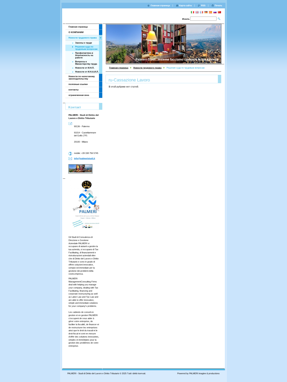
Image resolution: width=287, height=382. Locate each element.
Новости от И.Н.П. (84, 68)
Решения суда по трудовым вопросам (86, 48)
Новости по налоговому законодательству (82, 77)
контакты (73, 89)
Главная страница (118, 68)
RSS (203, 5)
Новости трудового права (147, 68)
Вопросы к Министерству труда (86, 62)
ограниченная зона (79, 95)
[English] (197, 12)
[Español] (210, 12)
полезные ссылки (78, 84)
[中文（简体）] (219, 12)
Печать (218, 5)
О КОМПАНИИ (76, 32)
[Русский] (215, 12)
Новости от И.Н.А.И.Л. (87, 72)
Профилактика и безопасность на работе (84, 55)
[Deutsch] (206, 12)
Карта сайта (185, 5)
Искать (186, 19)
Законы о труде (83, 43)
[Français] (201, 12)
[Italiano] (192, 12)
